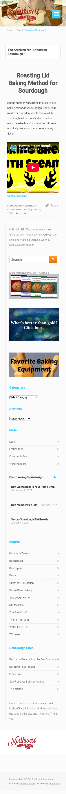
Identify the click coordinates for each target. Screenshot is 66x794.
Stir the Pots (16, 604)
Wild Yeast (15, 634)
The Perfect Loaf (19, 619)
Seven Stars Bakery (20, 590)
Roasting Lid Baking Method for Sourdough (33, 83)
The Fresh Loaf (18, 612)
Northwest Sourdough (22, 666)
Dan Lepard (16, 568)
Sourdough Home (19, 597)
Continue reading (17, 195)
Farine (12, 575)
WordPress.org (17, 463)
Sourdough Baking (22, 205)
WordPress (54, 783)
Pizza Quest (16, 674)
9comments (22, 213)
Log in (12, 441)
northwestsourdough (18, 209)
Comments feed (18, 456)
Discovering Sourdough (26, 477)
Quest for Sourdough (21, 582)
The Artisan (16, 688)
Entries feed (16, 449)
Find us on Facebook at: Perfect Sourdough (34, 659)
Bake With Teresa (19, 553)
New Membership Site (24, 505)
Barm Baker (16, 560)
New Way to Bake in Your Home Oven (33, 486)
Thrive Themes (27, 783)
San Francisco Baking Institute (26, 681)
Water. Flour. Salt (18, 627)
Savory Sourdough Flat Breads (29, 519)
